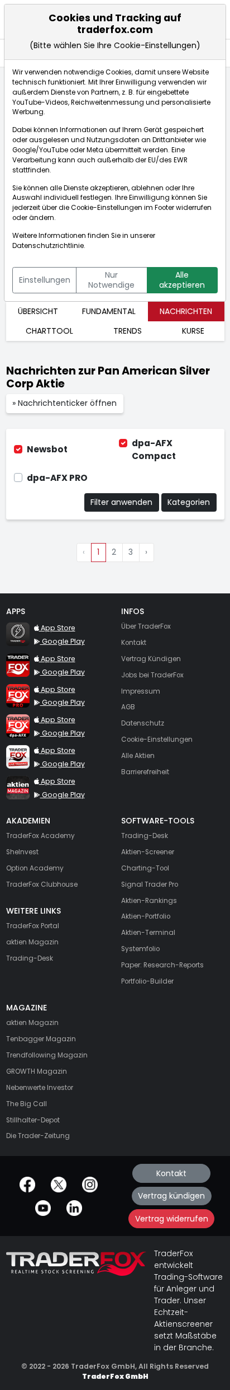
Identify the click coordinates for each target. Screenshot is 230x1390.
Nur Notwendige (111, 280)
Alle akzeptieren (182, 280)
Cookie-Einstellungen (106, 207)
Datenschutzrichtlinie (48, 245)
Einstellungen (44, 280)
